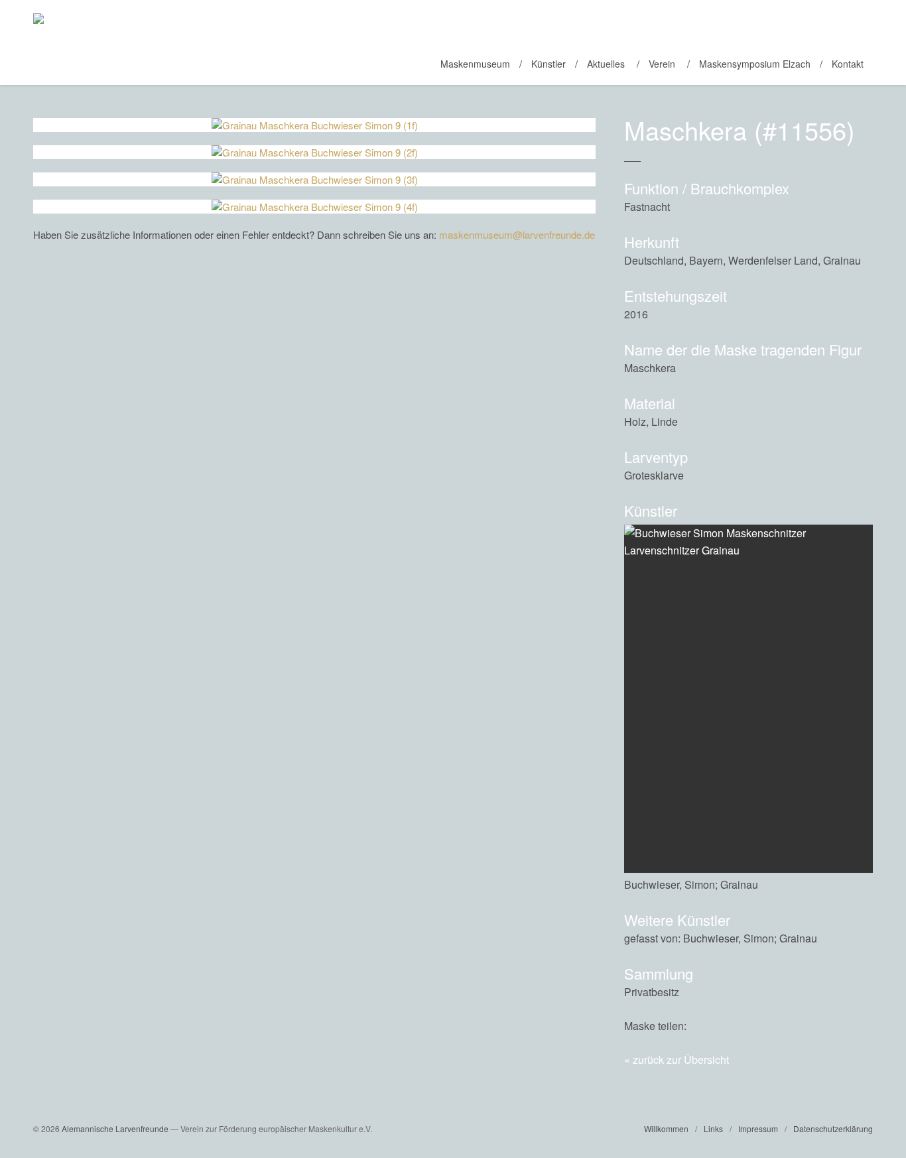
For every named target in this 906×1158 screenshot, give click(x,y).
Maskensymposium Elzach (754, 63)
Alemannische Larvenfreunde (115, 1128)
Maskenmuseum (475, 63)
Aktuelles (606, 63)
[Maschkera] (833, 1025)
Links (713, 1128)
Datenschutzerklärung (833, 1128)
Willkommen (666, 1128)
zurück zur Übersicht (681, 1059)
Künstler (548, 63)
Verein (662, 63)
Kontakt (848, 63)
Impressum (758, 1128)
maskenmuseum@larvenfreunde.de (517, 234)
